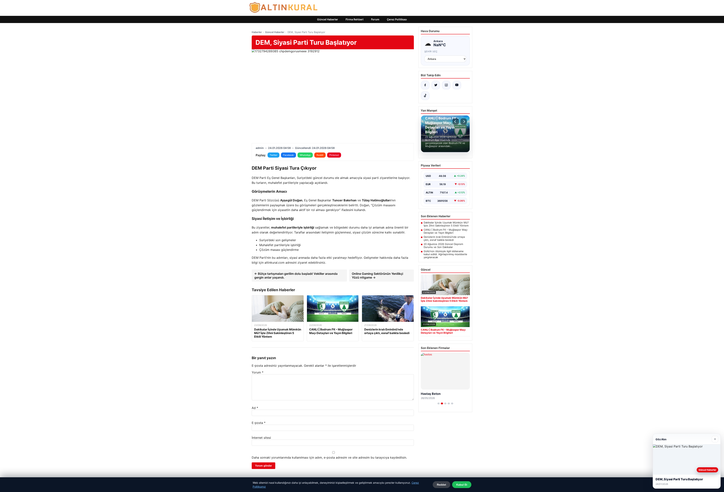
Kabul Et (461, 484)
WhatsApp (305, 155)
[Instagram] (446, 85)
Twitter (273, 155)
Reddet (441, 484)
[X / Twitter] (435, 85)
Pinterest (334, 155)
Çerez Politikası (397, 19)
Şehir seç (431, 51)
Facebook (288, 155)
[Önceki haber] (455, 121)
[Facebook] (425, 85)
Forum (375, 19)
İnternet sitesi (261, 438)
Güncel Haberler (327, 19)
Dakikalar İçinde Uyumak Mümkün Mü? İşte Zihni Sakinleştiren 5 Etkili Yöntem (446, 224)
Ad (255, 408)
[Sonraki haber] (463, 121)
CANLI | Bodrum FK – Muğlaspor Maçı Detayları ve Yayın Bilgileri (445, 231)
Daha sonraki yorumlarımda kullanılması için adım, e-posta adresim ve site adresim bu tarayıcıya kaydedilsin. (329, 457)
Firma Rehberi (355, 19)
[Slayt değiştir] (438, 403)
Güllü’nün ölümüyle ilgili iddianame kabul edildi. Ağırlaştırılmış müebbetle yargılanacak (445, 254)
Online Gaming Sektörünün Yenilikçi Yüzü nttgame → (377, 275)
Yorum (257, 372)
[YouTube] (456, 85)
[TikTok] (425, 95)
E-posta (258, 423)
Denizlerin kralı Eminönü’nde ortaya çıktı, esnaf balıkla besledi (444, 238)
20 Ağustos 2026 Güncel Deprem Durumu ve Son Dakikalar (443, 246)
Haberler (257, 32)
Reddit (320, 155)
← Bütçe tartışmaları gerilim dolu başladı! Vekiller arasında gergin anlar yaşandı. (295, 275)
